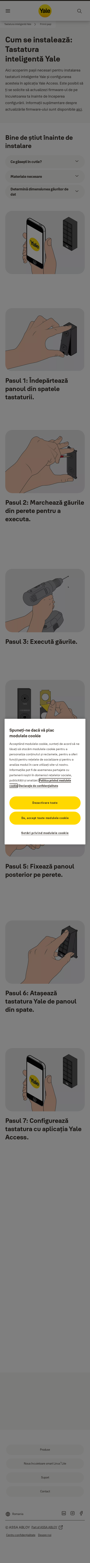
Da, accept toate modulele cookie (45, 818)
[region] (45, 781)
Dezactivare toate (44, 802)
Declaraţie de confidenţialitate (38, 785)
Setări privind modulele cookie (45, 833)
